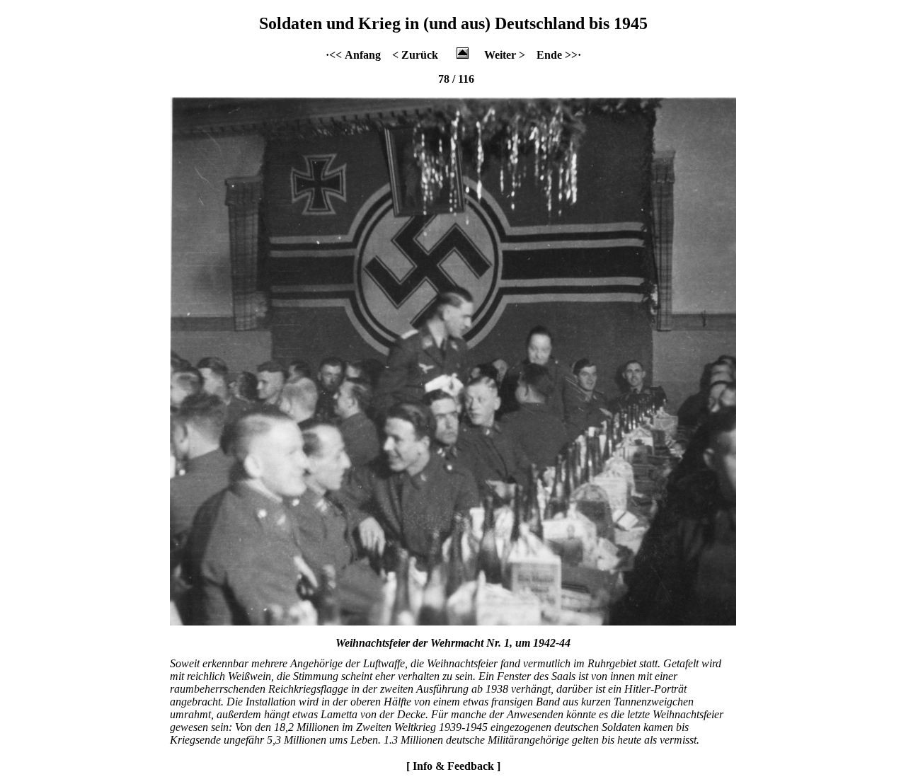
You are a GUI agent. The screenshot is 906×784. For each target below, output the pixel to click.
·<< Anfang (353, 55)
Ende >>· (559, 55)
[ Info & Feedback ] (453, 766)
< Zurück (415, 55)
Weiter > (504, 55)
